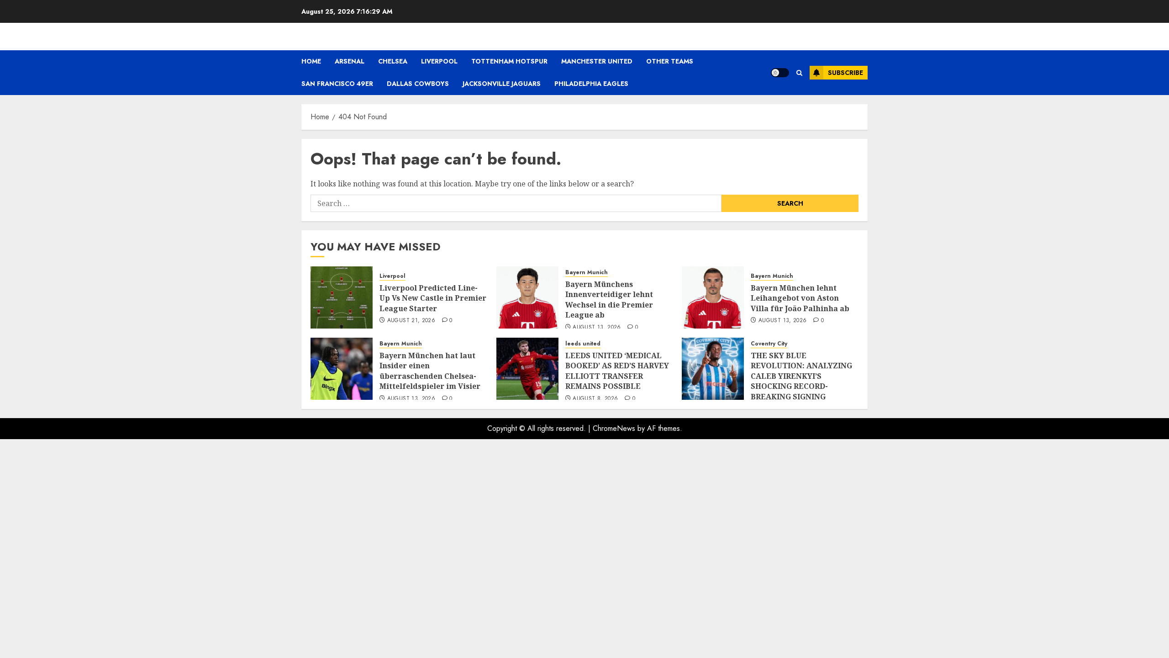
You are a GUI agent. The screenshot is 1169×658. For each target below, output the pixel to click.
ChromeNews (614, 428)
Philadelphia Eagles (591, 83)
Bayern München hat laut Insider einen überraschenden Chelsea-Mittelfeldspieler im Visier (429, 370)
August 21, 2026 (411, 320)
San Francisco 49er (337, 83)
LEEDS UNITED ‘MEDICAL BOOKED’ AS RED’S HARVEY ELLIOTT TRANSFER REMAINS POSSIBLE (617, 370)
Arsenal (349, 61)
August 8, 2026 (595, 399)
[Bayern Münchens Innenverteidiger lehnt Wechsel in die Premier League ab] (527, 297)
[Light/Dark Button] (780, 72)
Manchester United (596, 61)
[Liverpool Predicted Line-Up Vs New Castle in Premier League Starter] (342, 297)
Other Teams (669, 61)
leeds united (582, 344)
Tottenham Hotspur (509, 61)
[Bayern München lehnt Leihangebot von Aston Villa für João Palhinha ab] (713, 297)
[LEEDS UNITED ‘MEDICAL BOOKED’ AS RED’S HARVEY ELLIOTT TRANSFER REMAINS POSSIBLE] (527, 369)
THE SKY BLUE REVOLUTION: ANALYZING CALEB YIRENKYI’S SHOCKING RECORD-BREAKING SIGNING (801, 376)
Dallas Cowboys (418, 83)
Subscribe (845, 72)
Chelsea (392, 61)
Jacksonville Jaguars (502, 83)
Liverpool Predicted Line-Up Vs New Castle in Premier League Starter (432, 298)
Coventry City (769, 344)
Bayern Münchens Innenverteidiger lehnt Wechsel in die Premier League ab (609, 299)
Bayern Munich (586, 272)
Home (311, 61)
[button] (799, 73)
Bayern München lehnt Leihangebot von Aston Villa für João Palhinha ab (800, 298)
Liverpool (439, 61)
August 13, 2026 (597, 327)
